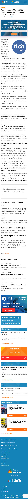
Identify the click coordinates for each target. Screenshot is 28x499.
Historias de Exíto (5, 465)
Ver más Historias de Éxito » (7, 433)
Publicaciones (5, 491)
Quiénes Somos (4, 454)
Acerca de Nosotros (5, 451)
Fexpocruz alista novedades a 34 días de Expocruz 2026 (14, 393)
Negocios (3, 7)
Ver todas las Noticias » (7, 343)
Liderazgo (5, 489)
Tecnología (5, 486)
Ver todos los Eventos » (7, 397)
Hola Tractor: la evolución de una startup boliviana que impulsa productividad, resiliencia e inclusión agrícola (17, 408)
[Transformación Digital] (11, 320)
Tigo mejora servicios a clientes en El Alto (11, 265)
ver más (11, 415)
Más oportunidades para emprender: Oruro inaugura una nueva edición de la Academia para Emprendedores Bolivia (14, 374)
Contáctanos (4, 456)
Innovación (5, 488)
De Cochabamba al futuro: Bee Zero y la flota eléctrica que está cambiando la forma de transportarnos (17, 421)
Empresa (7, 253)
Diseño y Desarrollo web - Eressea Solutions (14, 497)
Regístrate (5, 358)
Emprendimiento (5, 458)
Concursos (3, 461)
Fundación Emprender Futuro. (19, 495)
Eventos (3, 463)
